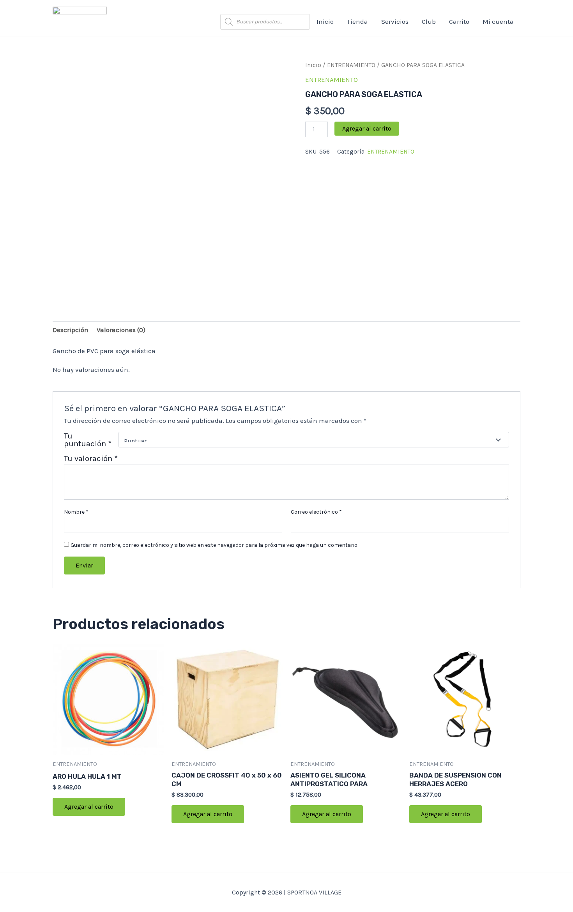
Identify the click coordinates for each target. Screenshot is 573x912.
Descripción (70, 330)
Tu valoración (91, 458)
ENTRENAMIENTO (351, 65)
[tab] (70, 330)
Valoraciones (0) (121, 330)
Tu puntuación (87, 439)
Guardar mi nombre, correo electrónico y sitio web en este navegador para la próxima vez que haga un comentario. (214, 545)
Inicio (325, 21)
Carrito (459, 21)
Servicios (395, 21)
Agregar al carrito (366, 128)
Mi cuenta (498, 21)
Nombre (76, 512)
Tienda (357, 21)
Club (429, 21)
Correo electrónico (316, 512)
